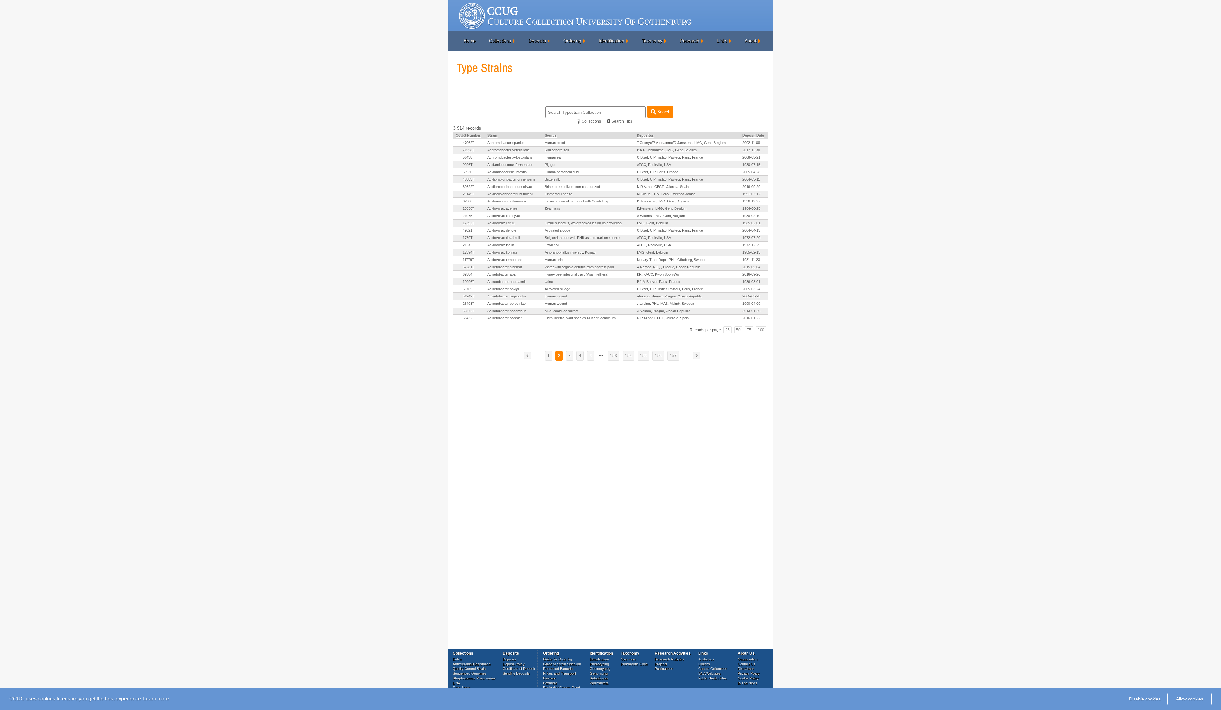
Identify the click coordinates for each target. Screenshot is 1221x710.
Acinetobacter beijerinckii (506, 296)
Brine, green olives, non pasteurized (572, 186)
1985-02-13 (751, 252)
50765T (468, 289)
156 (658, 355)
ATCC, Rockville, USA (654, 165)
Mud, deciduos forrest (561, 311)
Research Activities (669, 659)
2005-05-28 (751, 296)
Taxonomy (652, 40)
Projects (661, 664)
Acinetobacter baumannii (506, 281)
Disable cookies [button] (1145, 698)
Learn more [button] (156, 698)
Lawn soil (552, 245)
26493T (468, 303)
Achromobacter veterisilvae (508, 150)
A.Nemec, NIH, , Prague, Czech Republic (668, 267)
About (750, 40)
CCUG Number (468, 135)
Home (470, 40)
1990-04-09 (751, 303)
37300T (468, 201)
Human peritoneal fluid (562, 172)
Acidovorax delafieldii (503, 238)
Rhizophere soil (557, 150)
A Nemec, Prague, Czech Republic (663, 311)
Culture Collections (712, 669)
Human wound (556, 296)
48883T (468, 179)
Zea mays (552, 208)
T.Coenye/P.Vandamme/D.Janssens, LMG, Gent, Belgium (681, 143)
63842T (468, 311)
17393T (468, 223)
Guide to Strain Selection (562, 664)
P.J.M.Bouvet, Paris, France (658, 281)
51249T (468, 296)
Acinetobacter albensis (504, 267)
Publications (664, 669)
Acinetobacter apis (501, 274)
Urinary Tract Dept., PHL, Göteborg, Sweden (671, 260)
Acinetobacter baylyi (503, 289)
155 (643, 355)
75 (749, 330)
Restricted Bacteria (558, 669)
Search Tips (621, 121)
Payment (550, 683)
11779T (468, 260)
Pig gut (550, 165)
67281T (468, 267)
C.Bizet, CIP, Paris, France (657, 172)
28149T (468, 194)
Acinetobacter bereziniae (506, 303)
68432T (468, 318)
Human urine (554, 260)
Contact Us (746, 664)
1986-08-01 (751, 281)
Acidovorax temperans (504, 260)
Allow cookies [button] (1189, 698)
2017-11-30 (751, 150)
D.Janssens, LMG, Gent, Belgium (663, 201)
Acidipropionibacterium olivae (509, 186)
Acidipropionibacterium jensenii (511, 179)
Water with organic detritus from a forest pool (579, 267)
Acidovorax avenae (502, 208)
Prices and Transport (559, 673)
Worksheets (599, 683)
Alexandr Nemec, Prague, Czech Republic (669, 296)
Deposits (537, 40)
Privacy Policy (749, 673)
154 (628, 355)
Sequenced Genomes (469, 673)
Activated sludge (557, 230)
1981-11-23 (751, 260)
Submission (599, 678)
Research (689, 40)
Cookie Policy (748, 678)
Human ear (553, 157)
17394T (468, 252)
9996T (468, 165)
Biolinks (704, 664)
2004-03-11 (751, 179)
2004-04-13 (751, 230)
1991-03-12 (751, 194)
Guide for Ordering (557, 659)
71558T (468, 150)
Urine (549, 281)
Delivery (549, 678)
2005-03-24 (751, 289)
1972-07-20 (751, 238)
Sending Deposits (516, 673)
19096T (468, 281)
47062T (468, 143)
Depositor (645, 135)
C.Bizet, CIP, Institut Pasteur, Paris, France (670, 157)
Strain (492, 135)
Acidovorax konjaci (502, 252)
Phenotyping (599, 664)
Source (550, 135)
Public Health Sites (712, 678)
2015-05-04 (751, 267)
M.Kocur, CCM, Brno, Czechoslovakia (666, 194)
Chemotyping (600, 669)
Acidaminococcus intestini (507, 172)
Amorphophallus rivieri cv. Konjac (570, 252)
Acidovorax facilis (500, 245)
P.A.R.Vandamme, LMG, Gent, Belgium (667, 150)
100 (761, 330)
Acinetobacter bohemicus (507, 311)
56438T (468, 157)
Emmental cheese (558, 194)
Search (663, 111)
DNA (456, 683)
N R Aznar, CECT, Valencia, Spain (663, 186)
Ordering (572, 40)
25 (727, 330)
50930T (468, 172)
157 (673, 355)
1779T (468, 238)
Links (722, 40)
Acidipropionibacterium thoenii (510, 194)
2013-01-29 (751, 311)
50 (738, 330)
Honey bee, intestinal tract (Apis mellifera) (577, 274)
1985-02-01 (751, 223)
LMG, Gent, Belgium (652, 223)
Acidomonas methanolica (506, 201)
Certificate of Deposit (519, 669)
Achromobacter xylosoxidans (510, 157)
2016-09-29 (751, 186)
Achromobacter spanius (505, 143)
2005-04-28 (751, 172)
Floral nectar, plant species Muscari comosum (580, 318)
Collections (500, 40)
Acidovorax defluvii (501, 230)
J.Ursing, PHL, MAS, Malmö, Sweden (665, 303)
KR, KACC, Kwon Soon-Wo (658, 274)
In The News (747, 683)
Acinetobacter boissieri (504, 318)
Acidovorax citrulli (500, 223)
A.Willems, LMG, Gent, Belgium (661, 216)
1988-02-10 (751, 216)
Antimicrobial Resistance (472, 664)
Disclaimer (746, 669)
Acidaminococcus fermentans (510, 165)
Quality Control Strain (469, 669)
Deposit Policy (514, 664)
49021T (468, 230)
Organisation (747, 659)
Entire (457, 659)
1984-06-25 (751, 208)
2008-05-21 (751, 157)
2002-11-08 (751, 143)
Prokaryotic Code (634, 664)
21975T (468, 216)
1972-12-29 (751, 245)
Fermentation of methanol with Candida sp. (577, 201)
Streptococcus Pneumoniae (474, 678)
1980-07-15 (751, 165)
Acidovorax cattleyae (503, 216)
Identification (611, 40)
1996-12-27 (751, 201)
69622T (468, 186)
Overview (628, 659)
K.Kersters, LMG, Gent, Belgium (661, 208)
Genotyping (599, 673)
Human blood (555, 143)
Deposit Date (753, 135)
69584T (468, 274)
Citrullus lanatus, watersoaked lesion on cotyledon (583, 223)
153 (613, 355)
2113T (467, 245)
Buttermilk (552, 179)
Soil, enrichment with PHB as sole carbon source (582, 238)
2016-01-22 (751, 318)
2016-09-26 (751, 274)
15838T (468, 208)
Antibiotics (706, 659)
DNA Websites (709, 673)
